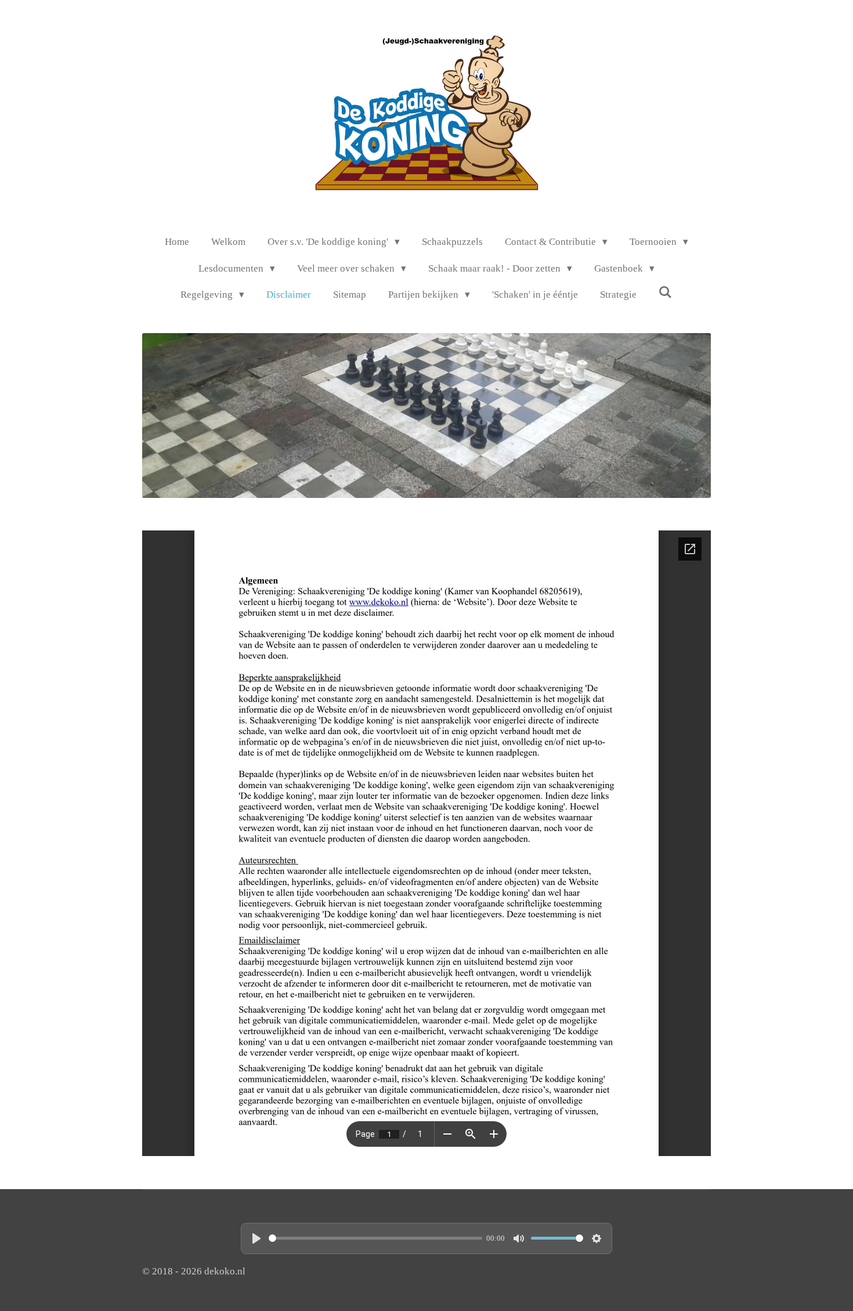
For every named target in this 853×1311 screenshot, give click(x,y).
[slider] (375, 1238)
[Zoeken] (665, 293)
